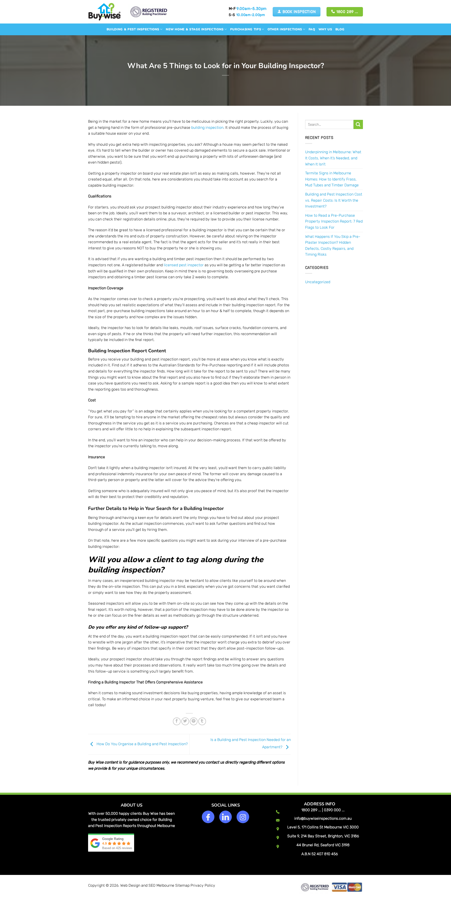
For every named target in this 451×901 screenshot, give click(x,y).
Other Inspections (285, 29)
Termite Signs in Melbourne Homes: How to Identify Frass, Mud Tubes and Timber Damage (332, 179)
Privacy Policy (203, 885)
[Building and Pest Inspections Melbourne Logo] (104, 12)
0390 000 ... (334, 810)
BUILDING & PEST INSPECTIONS (133, 29)
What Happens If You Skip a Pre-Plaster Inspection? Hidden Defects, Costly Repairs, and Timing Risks (332, 245)
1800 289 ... (311, 810)
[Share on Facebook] (177, 721)
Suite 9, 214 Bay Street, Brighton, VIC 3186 (323, 836)
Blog (340, 29)
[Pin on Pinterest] (194, 721)
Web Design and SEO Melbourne (147, 885)
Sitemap (182, 885)
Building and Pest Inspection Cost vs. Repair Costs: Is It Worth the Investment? (333, 200)
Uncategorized (317, 282)
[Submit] (358, 124)
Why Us (325, 29)
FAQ (312, 29)
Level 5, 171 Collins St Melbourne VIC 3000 (323, 827)
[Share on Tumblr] (202, 721)
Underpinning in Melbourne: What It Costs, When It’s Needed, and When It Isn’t (333, 158)
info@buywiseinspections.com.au (323, 818)
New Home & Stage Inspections (195, 29)
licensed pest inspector (184, 265)
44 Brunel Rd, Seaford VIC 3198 (323, 845)
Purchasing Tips (245, 29)
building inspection (207, 127)
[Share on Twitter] (185, 721)
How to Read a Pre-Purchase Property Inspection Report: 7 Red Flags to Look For (334, 221)
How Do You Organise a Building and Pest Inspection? (142, 744)
